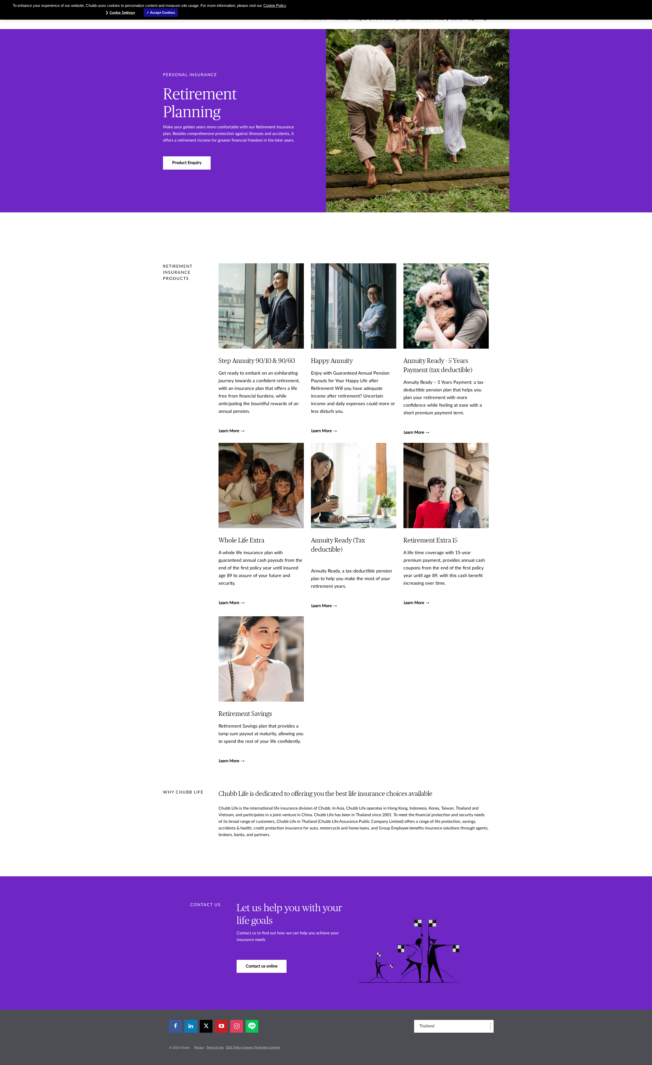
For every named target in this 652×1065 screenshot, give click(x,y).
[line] (252, 1026)
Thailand (426, 1026)
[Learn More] (261, 349)
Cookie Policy (274, 6)
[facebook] (175, 1026)
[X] (206, 1026)
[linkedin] (190, 1026)
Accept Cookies (162, 13)
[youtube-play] (221, 1026)
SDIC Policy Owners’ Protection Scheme (253, 1047)
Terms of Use (215, 1047)
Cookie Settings (122, 13)
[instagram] (236, 1026)
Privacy (199, 1047)
